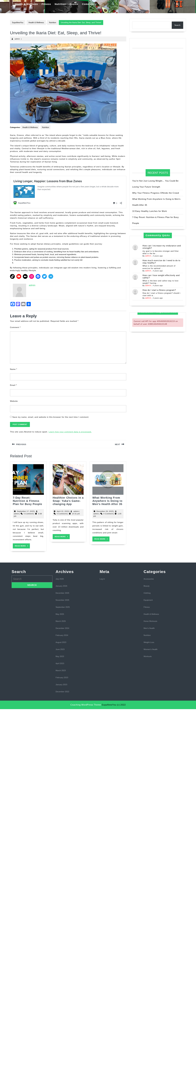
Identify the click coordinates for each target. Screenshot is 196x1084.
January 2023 (61, 684)
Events (74, 4)
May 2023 (60, 656)
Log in (102, 579)
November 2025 (62, 600)
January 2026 (61, 586)
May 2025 (60, 614)
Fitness (46, 4)
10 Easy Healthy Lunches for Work (149, 211)
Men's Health (149, 628)
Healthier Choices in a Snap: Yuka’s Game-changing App (68, 501)
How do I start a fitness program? (159, 290)
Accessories (149, 579)
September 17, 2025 (25, 511)
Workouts (148, 656)
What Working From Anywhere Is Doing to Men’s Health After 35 (107, 501)
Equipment (148, 600)
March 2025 (61, 621)
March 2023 (61, 670)
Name (13, 369)
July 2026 (60, 579)
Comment (15, 327)
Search (177, 25)
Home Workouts (150, 621)
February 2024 (62, 635)
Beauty (146, 586)
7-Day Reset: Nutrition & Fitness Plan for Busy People (27, 501)
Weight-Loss (149, 642)
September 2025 (63, 607)
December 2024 (62, 628)
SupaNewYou (17, 22)
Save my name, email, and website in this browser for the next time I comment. (50, 417)
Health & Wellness (26, 4)
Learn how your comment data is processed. (70, 432)
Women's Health (150, 649)
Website (14, 401)
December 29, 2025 (105, 511)
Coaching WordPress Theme (85, 705)
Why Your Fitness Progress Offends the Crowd (155, 193)
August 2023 (61, 642)
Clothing (147, 593)
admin (17, 39)
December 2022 (62, 692)
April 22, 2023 (63, 511)
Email (13, 385)
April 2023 (60, 663)
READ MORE (22, 546)
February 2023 (62, 677)
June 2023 (60, 649)
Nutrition (60, 4)
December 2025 (62, 593)
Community (89, 4)
